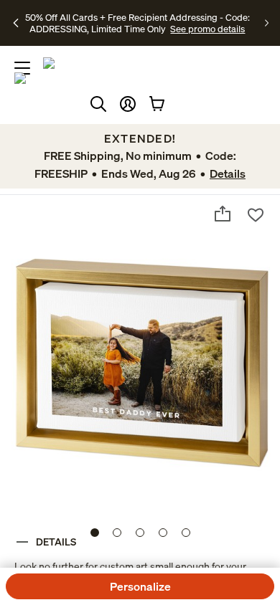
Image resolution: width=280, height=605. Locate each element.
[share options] (222, 214)
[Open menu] (22, 68)
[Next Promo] (267, 23)
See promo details (207, 28)
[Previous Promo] (16, 23)
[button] (128, 104)
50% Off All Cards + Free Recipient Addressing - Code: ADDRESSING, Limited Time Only (137, 23)
